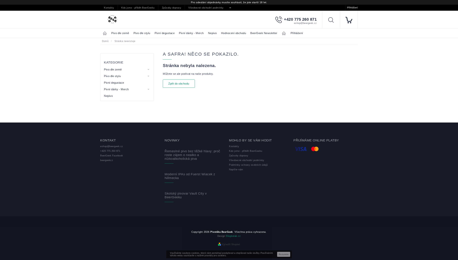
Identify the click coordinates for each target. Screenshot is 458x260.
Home (105, 33)
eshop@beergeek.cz (111, 146)
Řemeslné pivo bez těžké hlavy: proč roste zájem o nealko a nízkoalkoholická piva (192, 154)
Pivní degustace (114, 82)
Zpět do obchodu (178, 83)
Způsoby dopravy (171, 7)
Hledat (333, 20)
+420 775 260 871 (110, 151)
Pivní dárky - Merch (116, 89)
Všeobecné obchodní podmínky (206, 7)
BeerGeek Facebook (111, 155)
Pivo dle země (113, 69)
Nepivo (108, 95)
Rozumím (284, 254)
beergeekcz (106, 160)
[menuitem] (120, 33)
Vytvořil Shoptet (231, 244)
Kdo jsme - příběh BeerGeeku (138, 7)
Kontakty (109, 7)
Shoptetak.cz (233, 236)
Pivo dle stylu (112, 76)
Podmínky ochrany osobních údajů (248, 165)
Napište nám (236, 169)
